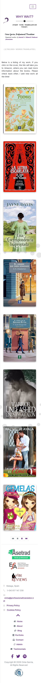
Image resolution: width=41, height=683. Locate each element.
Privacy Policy (13, 605)
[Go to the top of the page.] (18, 616)
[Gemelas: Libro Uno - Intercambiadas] (19, 509)
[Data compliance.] (19, 672)
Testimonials (20, 649)
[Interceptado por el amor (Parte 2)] (19, 453)
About (20, 626)
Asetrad (20, 37)
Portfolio (19, 635)
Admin (19, 644)
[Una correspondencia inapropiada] (19, 227)
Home (19, 621)
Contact (19, 640)
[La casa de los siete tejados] (19, 168)
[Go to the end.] (26, 538)
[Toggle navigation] (33, 6)
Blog (19, 630)
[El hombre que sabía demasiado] (19, 285)
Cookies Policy (14, 610)
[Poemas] (19, 111)
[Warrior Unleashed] (19, 396)
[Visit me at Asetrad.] (19, 554)
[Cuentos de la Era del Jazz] (19, 340)
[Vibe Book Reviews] (19, 577)
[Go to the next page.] (22, 538)
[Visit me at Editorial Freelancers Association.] (19, 565)
